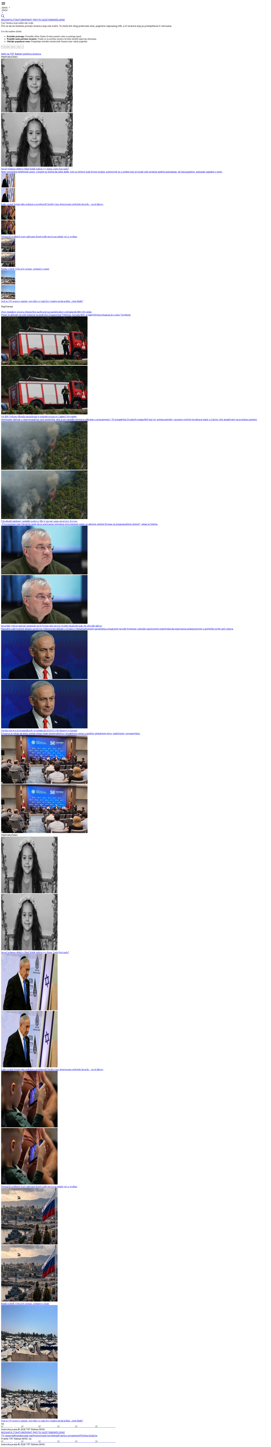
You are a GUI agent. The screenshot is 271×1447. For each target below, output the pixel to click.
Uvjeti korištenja (49, 1435)
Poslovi (36, 1435)
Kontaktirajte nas (23, 1435)
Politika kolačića (88, 1435)
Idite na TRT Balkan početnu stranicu (21, 53)
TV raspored (7, 1435)
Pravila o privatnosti (69, 1435)
